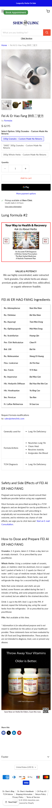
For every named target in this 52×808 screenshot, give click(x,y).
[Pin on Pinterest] (19, 733)
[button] (6, 105)
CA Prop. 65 (41, 791)
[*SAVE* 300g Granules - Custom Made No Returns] (26, 151)
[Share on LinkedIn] (14, 733)
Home (4, 45)
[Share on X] (9, 733)
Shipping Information (24, 794)
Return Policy (40, 794)
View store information (13, 207)
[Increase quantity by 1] (25, 168)
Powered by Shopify (26, 803)
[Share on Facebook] (3, 733)
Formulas (8, 120)
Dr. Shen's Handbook (25, 791)
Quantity (5, 162)
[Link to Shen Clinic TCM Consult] (26, 263)
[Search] (47, 32)
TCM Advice (8, 794)
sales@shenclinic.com (14, 418)
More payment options (26, 194)
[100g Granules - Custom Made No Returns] (23, 142)
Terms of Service (33, 797)
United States (24, 767)
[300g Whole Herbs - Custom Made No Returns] (25, 157)
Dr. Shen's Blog (8, 791)
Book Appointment (16, 12)
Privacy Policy (17, 797)
